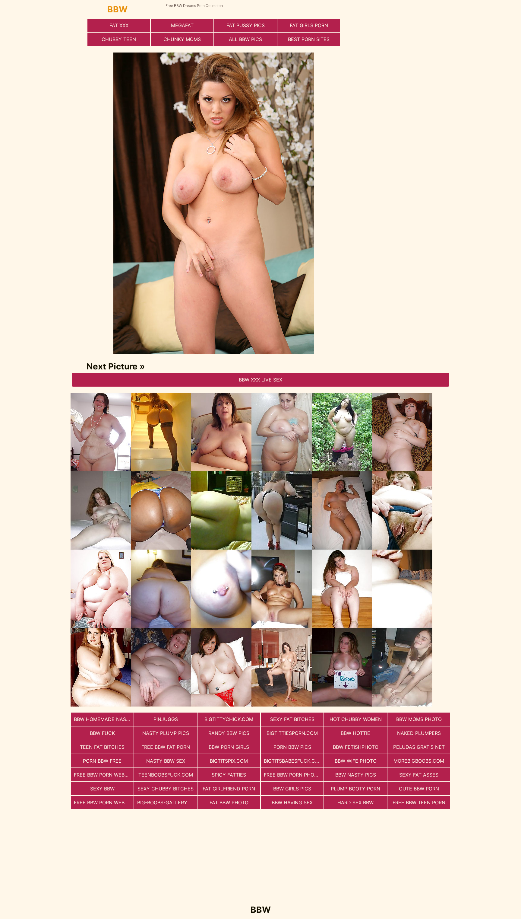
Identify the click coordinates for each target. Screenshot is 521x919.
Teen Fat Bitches (102, 747)
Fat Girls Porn (309, 25)
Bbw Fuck (102, 733)
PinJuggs (165, 719)
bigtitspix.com (229, 761)
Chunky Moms (182, 39)
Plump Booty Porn (355, 789)
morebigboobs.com (418, 761)
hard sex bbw (355, 802)
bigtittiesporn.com (292, 733)
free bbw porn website (104, 775)
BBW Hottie (355, 733)
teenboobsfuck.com (165, 775)
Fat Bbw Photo (229, 802)
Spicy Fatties (229, 775)
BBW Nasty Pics (355, 775)
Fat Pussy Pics (245, 25)
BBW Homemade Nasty (103, 719)
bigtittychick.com (228, 719)
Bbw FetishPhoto (355, 747)
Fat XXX (118, 25)
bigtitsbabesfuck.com (293, 761)
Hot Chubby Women (356, 719)
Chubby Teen (119, 39)
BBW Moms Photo (419, 719)
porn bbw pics (292, 747)
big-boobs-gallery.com (167, 802)
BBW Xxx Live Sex (260, 380)
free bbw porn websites (104, 802)
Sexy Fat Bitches (292, 719)
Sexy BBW (102, 789)
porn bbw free (102, 761)
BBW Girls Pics (292, 789)
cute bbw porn (419, 789)
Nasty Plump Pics (165, 733)
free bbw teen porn (419, 802)
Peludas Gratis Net (419, 747)
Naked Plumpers (419, 733)
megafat (182, 25)
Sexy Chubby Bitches (165, 789)
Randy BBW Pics (228, 733)
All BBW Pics (245, 39)
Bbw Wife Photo (356, 761)
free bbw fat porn (165, 747)
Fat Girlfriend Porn (229, 789)
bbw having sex (292, 802)
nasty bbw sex (165, 761)
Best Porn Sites (309, 39)
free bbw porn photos (294, 775)
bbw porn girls (229, 747)
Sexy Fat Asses (418, 775)
